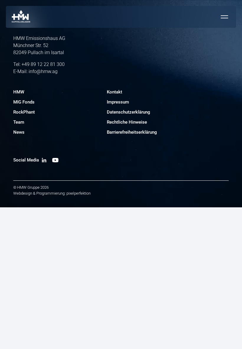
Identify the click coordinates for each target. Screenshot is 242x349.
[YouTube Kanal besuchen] (55, 160)
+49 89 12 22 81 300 (43, 64)
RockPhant (24, 112)
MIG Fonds (24, 102)
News (18, 132)
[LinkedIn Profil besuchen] (44, 160)
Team (18, 122)
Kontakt (114, 92)
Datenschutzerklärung (128, 112)
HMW (18, 92)
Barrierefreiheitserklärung (132, 132)
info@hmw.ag (43, 71)
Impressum (118, 102)
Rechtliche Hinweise (127, 122)
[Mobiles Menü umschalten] (224, 17)
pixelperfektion (78, 193)
